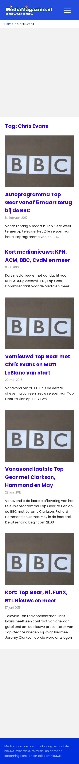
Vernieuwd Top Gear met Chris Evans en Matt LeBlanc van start (37, 364)
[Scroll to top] (72, 757)
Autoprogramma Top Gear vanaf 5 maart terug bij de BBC (38, 202)
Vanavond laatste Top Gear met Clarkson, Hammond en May (34, 477)
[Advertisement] (39, 72)
